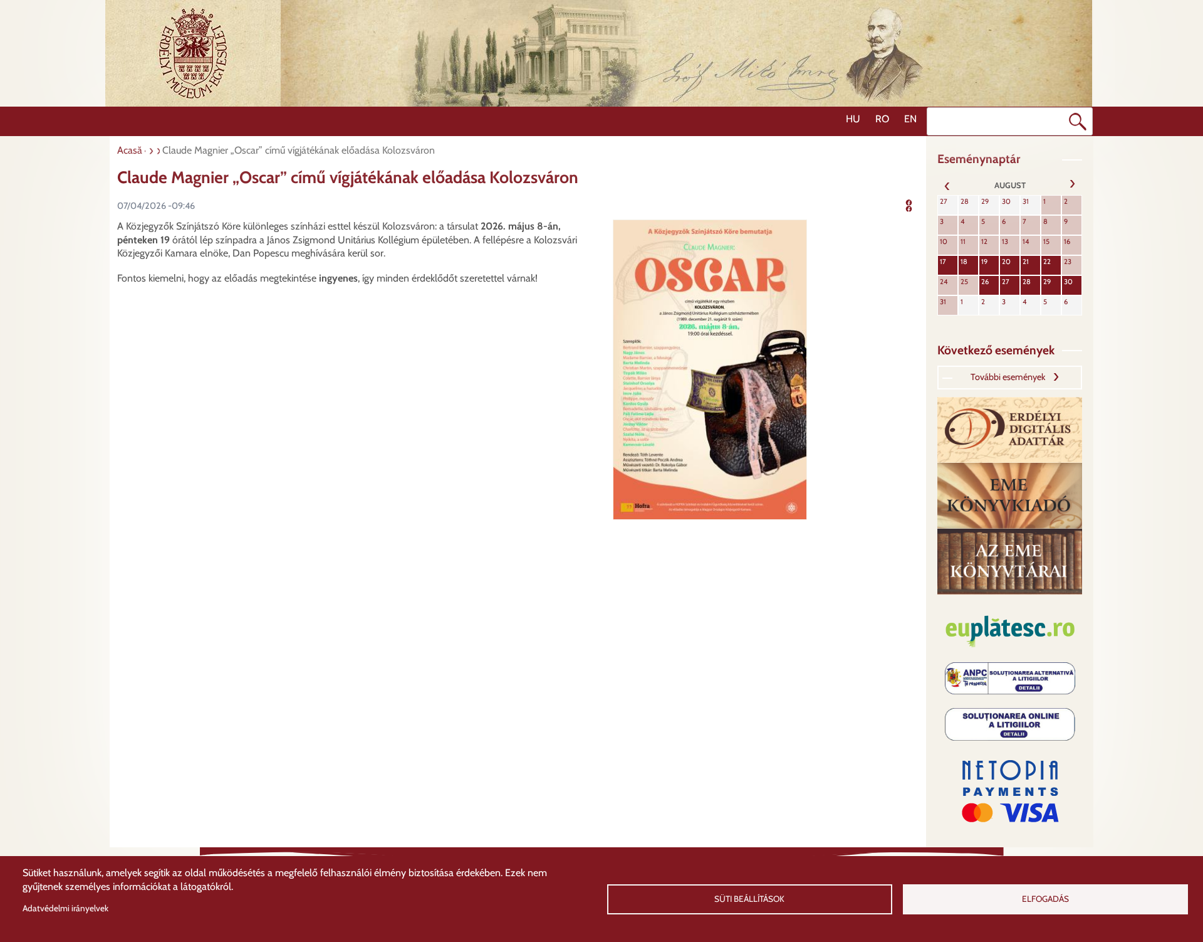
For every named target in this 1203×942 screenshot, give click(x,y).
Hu (853, 119)
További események (1008, 377)
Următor (1072, 185)
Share (917, 204)
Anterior (947, 185)
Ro (882, 119)
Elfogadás (1045, 899)
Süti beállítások (749, 899)
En (910, 119)
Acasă (129, 150)
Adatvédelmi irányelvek (65, 908)
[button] (710, 369)
